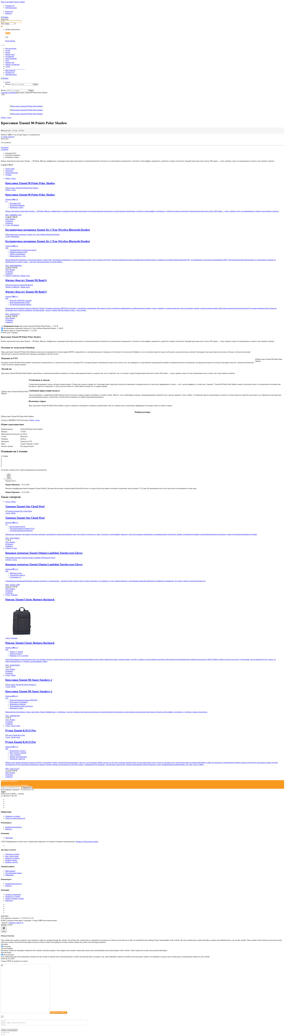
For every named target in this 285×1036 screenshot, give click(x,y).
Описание (9, 171)
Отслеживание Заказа (13, 873)
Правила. (79, 841)
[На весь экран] (6, 1032)
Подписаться (27, 787)
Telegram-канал (11, 8)
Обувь (14, 93)
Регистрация (10, 41)
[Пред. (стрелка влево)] (2, 1034)
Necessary (7, 946)
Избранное (9, 875)
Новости (8, 13)
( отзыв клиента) (7, 137)
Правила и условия (12, 816)
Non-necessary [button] (6, 952)
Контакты (9, 838)
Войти (7, 33)
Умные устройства (12, 64)
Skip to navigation (7, 2)
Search (7, 82)
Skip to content (19, 2)
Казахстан (9, 11)
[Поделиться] (4, 1032)
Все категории (10, 48)
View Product (10, 219)
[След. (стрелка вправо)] (4, 1034)
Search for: (5, 19)
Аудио (7, 50)
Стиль (7, 66)
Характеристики (11, 173)
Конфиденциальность (13, 827)
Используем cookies (90, 841)
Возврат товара (11, 860)
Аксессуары (9, 169)
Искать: (8, 84)
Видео (7, 52)
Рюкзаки (14, 595)
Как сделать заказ (12, 856)
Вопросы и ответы (12, 858)
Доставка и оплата (12, 854)
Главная (4, 93)
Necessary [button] (4, 944)
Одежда (8, 548)
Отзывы (8, 175)
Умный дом (9, 62)
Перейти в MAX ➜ (16, 923)
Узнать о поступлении (9, 1030)
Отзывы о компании (13, 894)
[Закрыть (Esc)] (2, 1032)
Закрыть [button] (4, 923)
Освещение (9, 56)
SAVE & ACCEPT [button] (8, 959)
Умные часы (10, 54)
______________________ (15, 68)
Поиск (36, 84)
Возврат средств (11, 862)
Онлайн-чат (9, 6)
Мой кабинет (10, 70)
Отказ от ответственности (15, 818)
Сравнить (4, 149)
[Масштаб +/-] (8, 1032)
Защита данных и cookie (14, 898)
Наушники (15, 225)
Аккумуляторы (11, 58)
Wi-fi (7, 60)
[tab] (144, 169)
